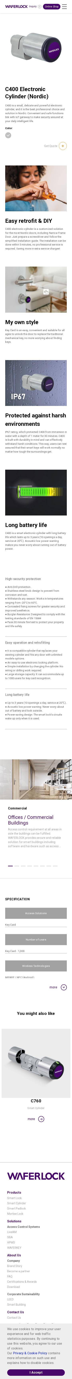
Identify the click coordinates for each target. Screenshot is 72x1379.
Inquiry (33, 6)
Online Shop (52, 6)
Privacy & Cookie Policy (30, 1353)
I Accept (36, 1372)
